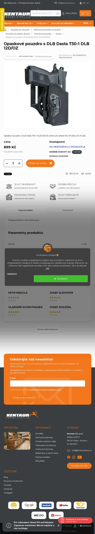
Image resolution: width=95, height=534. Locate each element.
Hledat (58, 13)
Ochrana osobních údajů (45, 441)
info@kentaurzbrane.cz (82, 450)
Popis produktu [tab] (25, 210)
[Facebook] (69, 457)
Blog (6, 477)
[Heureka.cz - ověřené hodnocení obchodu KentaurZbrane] (14, 505)
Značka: (65, 58)
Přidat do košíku (38, 163)
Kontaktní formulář (79, 466)
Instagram (8, 493)
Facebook (8, 489)
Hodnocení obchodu (44, 449)
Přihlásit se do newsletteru (24, 398)
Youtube (7, 485)
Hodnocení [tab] (67, 210)
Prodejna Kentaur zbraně (29, 3)
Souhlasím (62, 278)
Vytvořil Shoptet (65, 526)
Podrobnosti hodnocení (43, 56)
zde (47, 268)
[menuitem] (9, 23)
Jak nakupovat (10, 3)
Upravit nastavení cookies (65, 531)
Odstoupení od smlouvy (45, 445)
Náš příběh (40, 461)
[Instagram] (74, 457)
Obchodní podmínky (44, 437)
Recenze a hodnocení (13, 481)
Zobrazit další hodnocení (47, 329)
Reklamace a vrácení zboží (46, 453)
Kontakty (39, 433)
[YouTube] (79, 457)
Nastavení (12, 274)
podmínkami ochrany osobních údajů (45, 390)
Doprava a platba (42, 457)
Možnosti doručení (58, 156)
